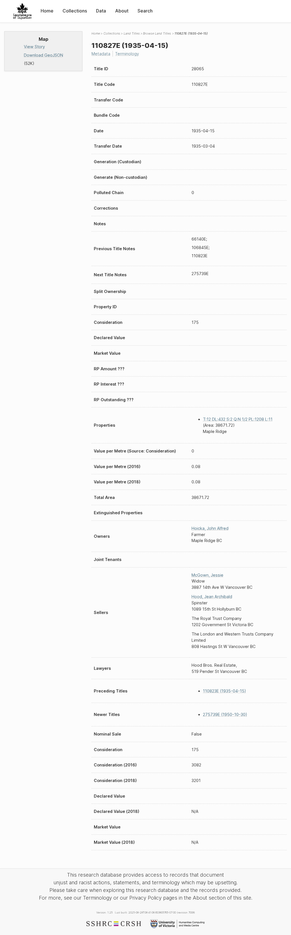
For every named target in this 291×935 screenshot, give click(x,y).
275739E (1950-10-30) (225, 714)
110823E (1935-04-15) (224, 690)
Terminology (127, 53)
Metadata (101, 53)
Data (101, 11)
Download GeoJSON (43, 55)
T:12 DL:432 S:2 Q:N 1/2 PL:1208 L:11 (238, 419)
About (121, 11)
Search (145, 11)
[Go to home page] (22, 11)
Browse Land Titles (157, 33)
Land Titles (132, 33)
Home (47, 11)
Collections (75, 11)
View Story (34, 46)
